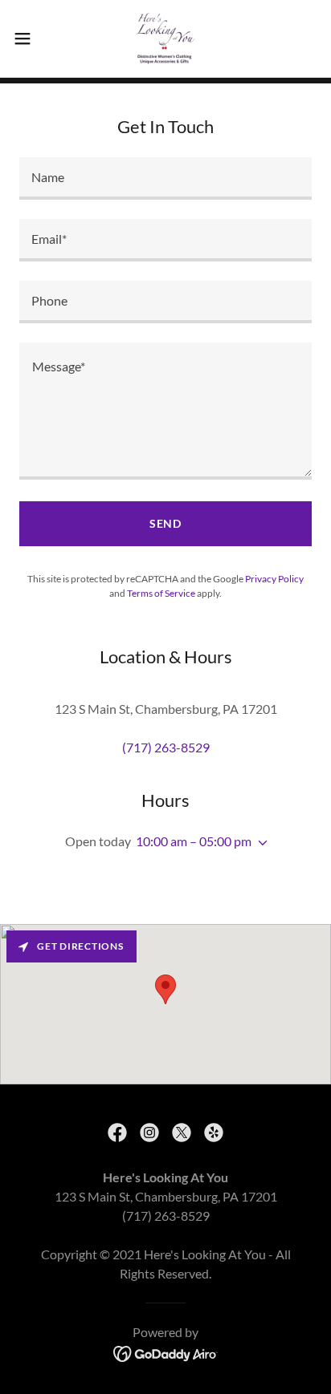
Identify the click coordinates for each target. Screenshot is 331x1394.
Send (165, 523)
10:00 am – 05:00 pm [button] (193, 841)
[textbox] (165, 178)
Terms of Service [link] (161, 593)
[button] (30, 38)
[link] (165, 38)
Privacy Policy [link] (274, 579)
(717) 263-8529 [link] (166, 747)
